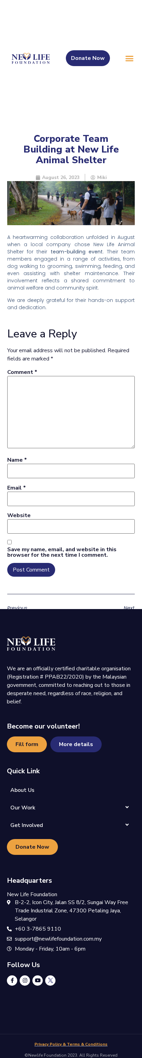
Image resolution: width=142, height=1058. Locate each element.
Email (16, 488)
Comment (22, 372)
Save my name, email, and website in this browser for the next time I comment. (61, 552)
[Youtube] (37, 980)
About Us (22, 790)
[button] (129, 58)
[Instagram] (25, 980)
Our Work (22, 807)
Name (17, 460)
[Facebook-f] (12, 980)
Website (19, 515)
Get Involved (26, 825)
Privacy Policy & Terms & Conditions (71, 1044)
